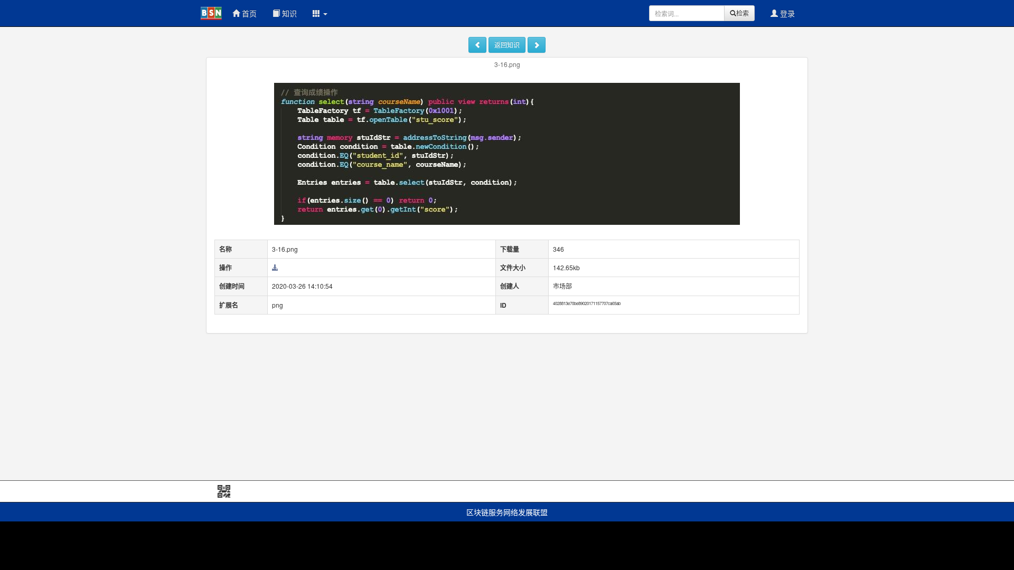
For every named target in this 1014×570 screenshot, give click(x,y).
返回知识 (507, 44)
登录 (786, 13)
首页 (248, 13)
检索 (742, 12)
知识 (288, 13)
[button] (320, 13)
